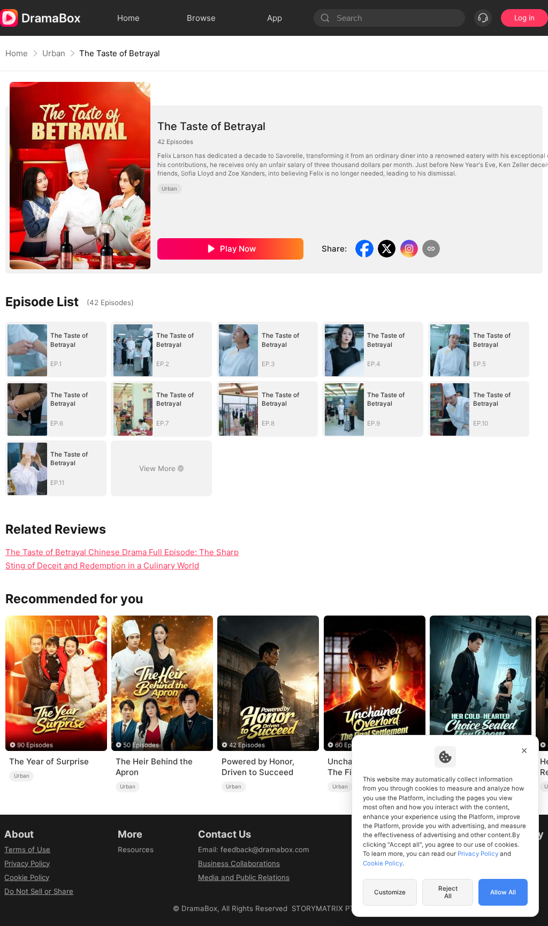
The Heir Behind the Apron (154, 766)
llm (122, 863)
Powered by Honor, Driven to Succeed (258, 766)
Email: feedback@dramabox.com (253, 849)
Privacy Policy (27, 863)
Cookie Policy (26, 877)
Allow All (503, 892)
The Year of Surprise (49, 761)
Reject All (448, 892)
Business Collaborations (239, 863)
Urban (53, 53)
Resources (136, 849)
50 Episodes (141, 745)
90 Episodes (35, 745)
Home (16, 53)
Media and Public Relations (244, 877)
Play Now (238, 249)
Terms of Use (27, 849)
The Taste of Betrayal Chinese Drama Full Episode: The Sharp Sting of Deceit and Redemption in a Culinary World (122, 559)
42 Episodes (247, 745)
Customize (390, 892)
